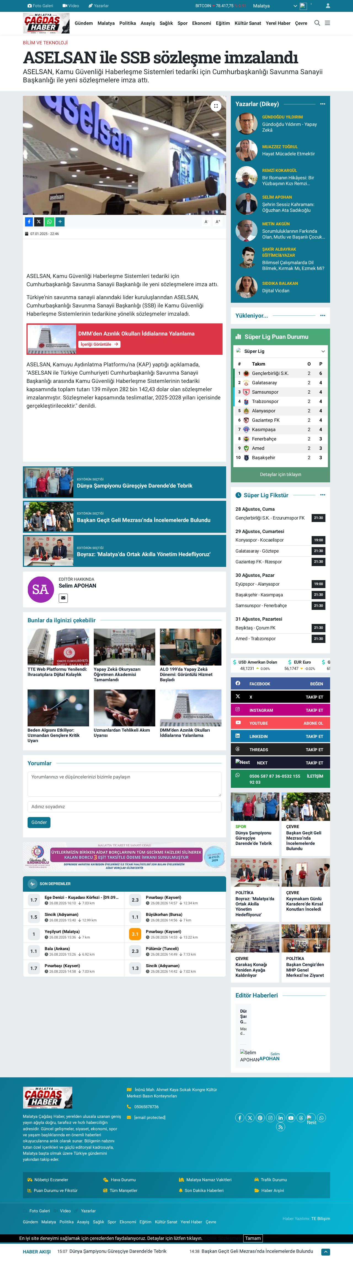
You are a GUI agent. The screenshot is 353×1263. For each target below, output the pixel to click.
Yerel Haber (278, 23)
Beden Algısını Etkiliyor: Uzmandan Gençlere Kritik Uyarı (54, 735)
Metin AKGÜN (276, 223)
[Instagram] (270, 1117)
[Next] (311, 1117)
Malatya (106, 23)
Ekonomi (201, 23)
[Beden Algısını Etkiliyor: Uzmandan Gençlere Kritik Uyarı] (58, 707)
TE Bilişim (320, 1218)
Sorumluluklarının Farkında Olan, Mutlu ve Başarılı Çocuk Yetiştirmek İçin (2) (292, 234)
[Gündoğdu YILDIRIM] (247, 123)
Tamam (253, 1238)
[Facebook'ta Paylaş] (29, 221)
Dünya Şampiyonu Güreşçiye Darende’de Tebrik (254, 838)
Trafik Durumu (274, 1179)
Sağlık (166, 23)
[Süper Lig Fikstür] (322, 495)
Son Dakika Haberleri (204, 1190)
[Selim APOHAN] (41, 589)
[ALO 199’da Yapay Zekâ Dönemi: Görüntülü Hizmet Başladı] (190, 646)
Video (73, 5)
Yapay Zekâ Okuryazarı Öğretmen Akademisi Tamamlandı (117, 674)
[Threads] (301, 1117)
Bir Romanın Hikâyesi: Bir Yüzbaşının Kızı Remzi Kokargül (288, 181)
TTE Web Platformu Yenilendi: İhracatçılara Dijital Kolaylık (57, 672)
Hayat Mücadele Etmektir (288, 153)
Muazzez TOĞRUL (280, 146)
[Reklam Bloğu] (124, 856)
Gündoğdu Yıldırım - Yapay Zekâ (289, 127)
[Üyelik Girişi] (325, 6)
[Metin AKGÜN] (247, 230)
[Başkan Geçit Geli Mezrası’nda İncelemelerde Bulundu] (306, 807)
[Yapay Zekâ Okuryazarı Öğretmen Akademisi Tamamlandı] (124, 646)
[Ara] (317, 23)
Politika (127, 23)
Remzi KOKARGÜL (279, 170)
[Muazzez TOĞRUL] (247, 150)
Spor (183, 23)
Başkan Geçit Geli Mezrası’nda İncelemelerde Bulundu (303, 840)
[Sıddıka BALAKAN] (247, 287)
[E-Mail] (63, 598)
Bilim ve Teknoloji (45, 42)
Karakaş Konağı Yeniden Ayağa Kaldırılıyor (251, 970)
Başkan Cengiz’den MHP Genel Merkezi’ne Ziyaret (305, 970)
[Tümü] (322, 104)
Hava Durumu (123, 1179)
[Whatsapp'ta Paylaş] (49, 221)
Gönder (39, 822)
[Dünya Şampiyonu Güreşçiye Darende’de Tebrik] (255, 807)
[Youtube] (290, 1117)
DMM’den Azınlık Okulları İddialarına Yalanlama (185, 732)
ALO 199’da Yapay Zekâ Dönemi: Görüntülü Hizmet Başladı (186, 674)
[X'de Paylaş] (39, 221)
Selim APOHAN (77, 585)
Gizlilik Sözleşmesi (223, 1238)
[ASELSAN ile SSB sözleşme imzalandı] (124, 155)
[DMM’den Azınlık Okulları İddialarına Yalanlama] (190, 707)
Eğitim (223, 23)
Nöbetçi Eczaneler (51, 1179)
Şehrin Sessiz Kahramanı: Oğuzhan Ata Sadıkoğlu (288, 207)
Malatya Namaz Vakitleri (209, 1179)
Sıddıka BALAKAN (280, 283)
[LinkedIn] (280, 1117)
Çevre (301, 23)
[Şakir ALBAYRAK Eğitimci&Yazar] (247, 256)
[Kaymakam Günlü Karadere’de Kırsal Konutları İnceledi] (306, 872)
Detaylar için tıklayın (280, 474)
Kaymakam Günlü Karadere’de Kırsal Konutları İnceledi (304, 904)
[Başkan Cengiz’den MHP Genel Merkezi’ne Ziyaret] (306, 938)
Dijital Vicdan (275, 290)
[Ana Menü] (327, 23)
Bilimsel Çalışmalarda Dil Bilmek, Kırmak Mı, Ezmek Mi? (293, 265)
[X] (250, 1117)
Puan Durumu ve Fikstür (55, 1190)
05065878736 (146, 1106)
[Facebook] (239, 1117)
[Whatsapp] (321, 1117)
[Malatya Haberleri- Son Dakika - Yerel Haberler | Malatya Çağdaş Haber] (46, 23)
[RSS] (280, 1126)
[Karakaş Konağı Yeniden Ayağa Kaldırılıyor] (255, 938)
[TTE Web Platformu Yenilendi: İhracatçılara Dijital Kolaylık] (58, 646)
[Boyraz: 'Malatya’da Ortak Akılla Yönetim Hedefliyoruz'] (255, 872)
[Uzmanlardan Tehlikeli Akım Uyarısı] (124, 707)
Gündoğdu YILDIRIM (282, 117)
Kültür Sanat (248, 23)
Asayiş (148, 23)
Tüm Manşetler (123, 1190)
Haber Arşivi (272, 1190)
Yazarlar (101, 5)
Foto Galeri (43, 5)
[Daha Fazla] (60, 221)
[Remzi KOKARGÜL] (247, 176)
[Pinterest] (260, 1117)
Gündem (84, 23)
